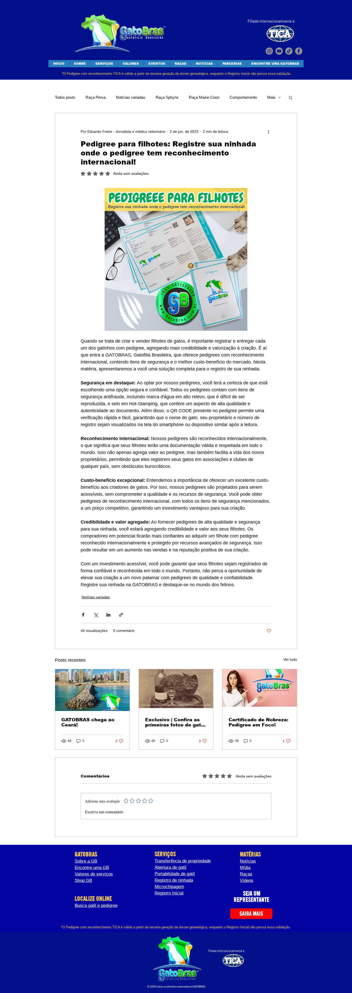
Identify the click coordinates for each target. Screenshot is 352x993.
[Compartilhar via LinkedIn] (108, 614)
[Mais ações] (268, 132)
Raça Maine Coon (204, 97)
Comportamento (243, 97)
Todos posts (65, 97)
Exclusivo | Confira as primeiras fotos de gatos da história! (176, 722)
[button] (290, 97)
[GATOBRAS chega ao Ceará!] (92, 690)
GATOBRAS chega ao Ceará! (87, 722)
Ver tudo (290, 659)
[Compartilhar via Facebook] (83, 614)
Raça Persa (96, 97)
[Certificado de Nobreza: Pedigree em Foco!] (259, 690)
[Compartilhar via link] (121, 614)
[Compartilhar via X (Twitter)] (95, 614)
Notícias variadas (130, 97)
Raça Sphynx (167, 97)
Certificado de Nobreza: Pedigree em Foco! (258, 722)
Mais (271, 97)
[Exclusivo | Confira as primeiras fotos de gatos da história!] (176, 690)
